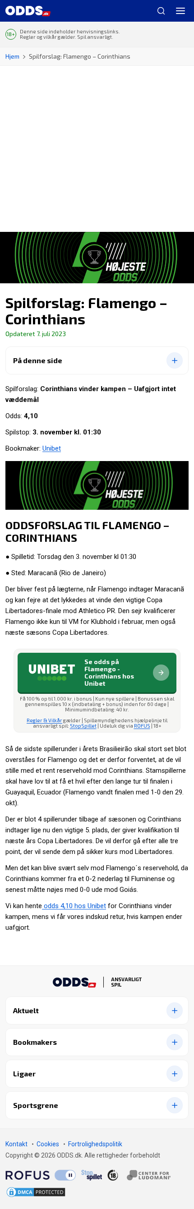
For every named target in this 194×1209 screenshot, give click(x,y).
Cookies (48, 1144)
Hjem (12, 56)
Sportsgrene (35, 1105)
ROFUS (142, 726)
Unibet (51, 448)
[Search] (157, 11)
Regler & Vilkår (44, 720)
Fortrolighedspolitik (95, 1144)
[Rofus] (40, 1175)
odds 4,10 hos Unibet (74, 906)
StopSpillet (83, 726)
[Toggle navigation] (180, 11)
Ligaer (24, 1073)
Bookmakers (35, 1042)
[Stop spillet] (91, 1175)
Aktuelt (26, 1010)
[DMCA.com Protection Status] (35, 1192)
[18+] (139, 1175)
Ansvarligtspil (126, 982)
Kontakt (16, 1144)
